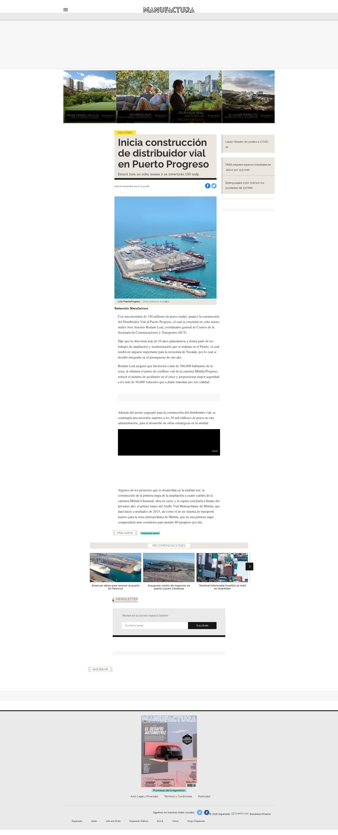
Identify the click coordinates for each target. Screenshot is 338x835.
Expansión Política (138, 820)
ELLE (160, 820)
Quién (94, 820)
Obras (175, 820)
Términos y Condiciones (178, 796)
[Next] (249, 566)
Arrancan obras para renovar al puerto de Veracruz (115, 587)
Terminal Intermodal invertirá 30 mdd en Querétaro (222, 587)
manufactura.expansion (206, 812)
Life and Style (113, 820)
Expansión (77, 820)
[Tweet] (214, 185)
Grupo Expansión (196, 820)
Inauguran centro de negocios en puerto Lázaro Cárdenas (169, 587)
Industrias (125, 132)
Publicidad (204, 796)
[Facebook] (207, 185)
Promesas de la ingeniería (169, 790)
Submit (202, 625)
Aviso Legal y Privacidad (144, 796)
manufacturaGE (199, 812)
